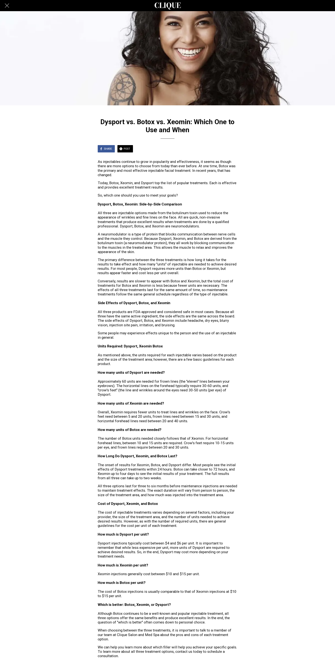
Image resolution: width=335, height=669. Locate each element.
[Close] (7, 5)
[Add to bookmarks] (225, 149)
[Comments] (233, 149)
